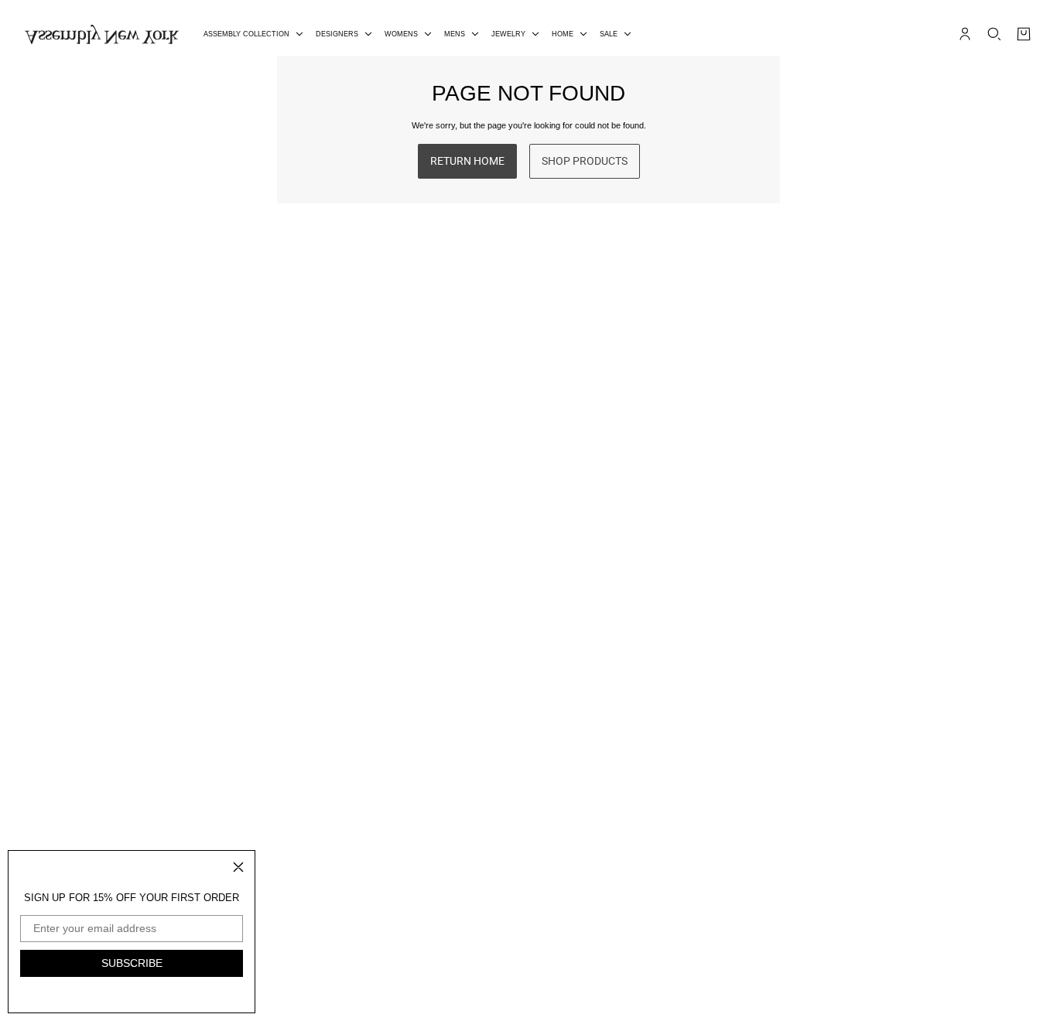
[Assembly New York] (102, 34)
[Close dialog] (238, 867)
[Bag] (1023, 34)
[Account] (964, 34)
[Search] (994, 34)
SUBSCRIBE (131, 963)
